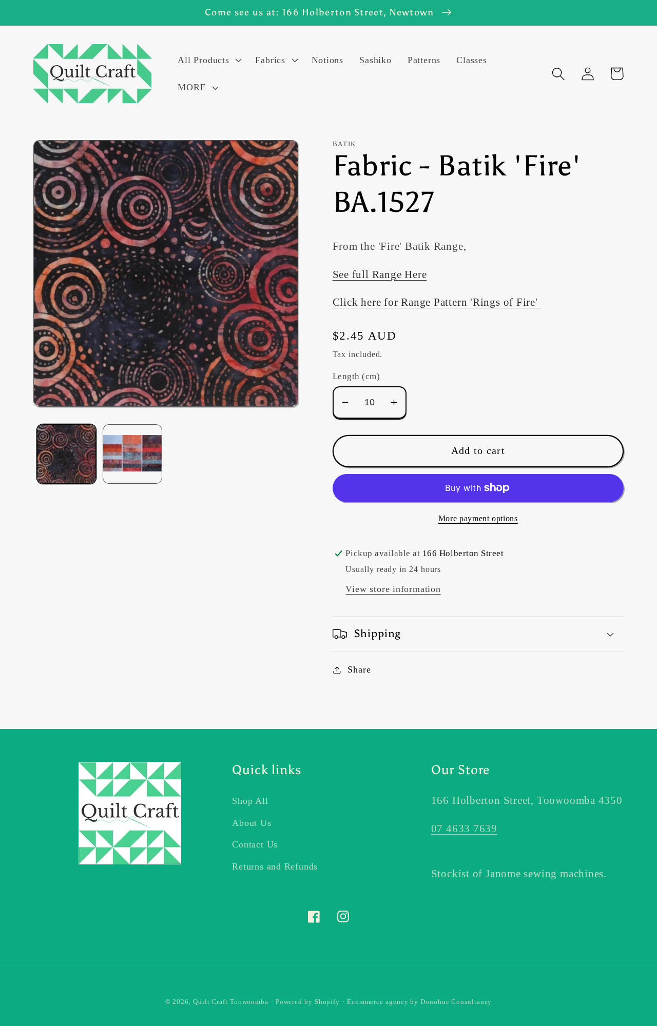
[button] (208, 60)
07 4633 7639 (464, 828)
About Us (251, 823)
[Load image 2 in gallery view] (132, 454)
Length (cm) (356, 376)
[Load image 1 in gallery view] (66, 454)
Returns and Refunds (275, 866)
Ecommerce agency (378, 1001)
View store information (392, 589)
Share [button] (359, 669)
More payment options (478, 518)
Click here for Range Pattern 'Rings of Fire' (437, 302)
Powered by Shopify (308, 1001)
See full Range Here (380, 274)
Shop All (250, 801)
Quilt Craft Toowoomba (230, 1001)
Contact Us (255, 844)
